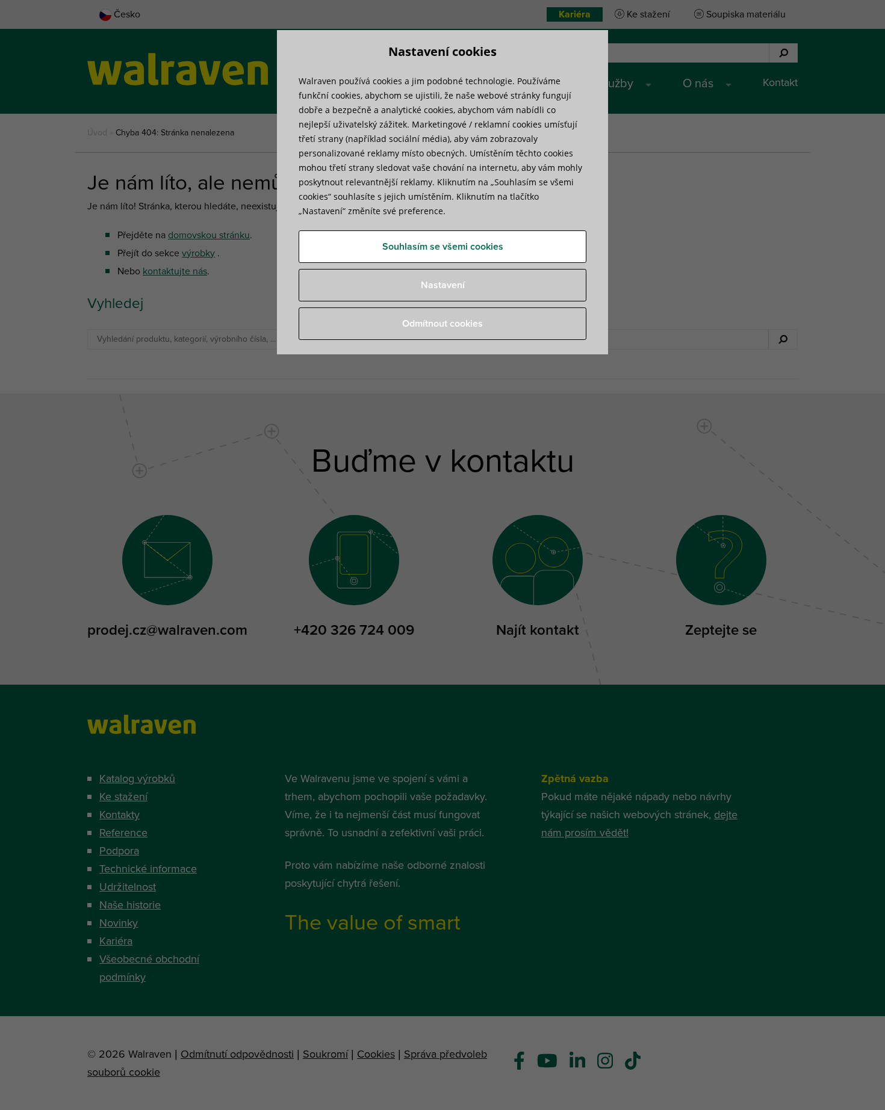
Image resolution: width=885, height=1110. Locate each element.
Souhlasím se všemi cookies (442, 247)
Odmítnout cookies (442, 324)
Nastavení (443, 285)
